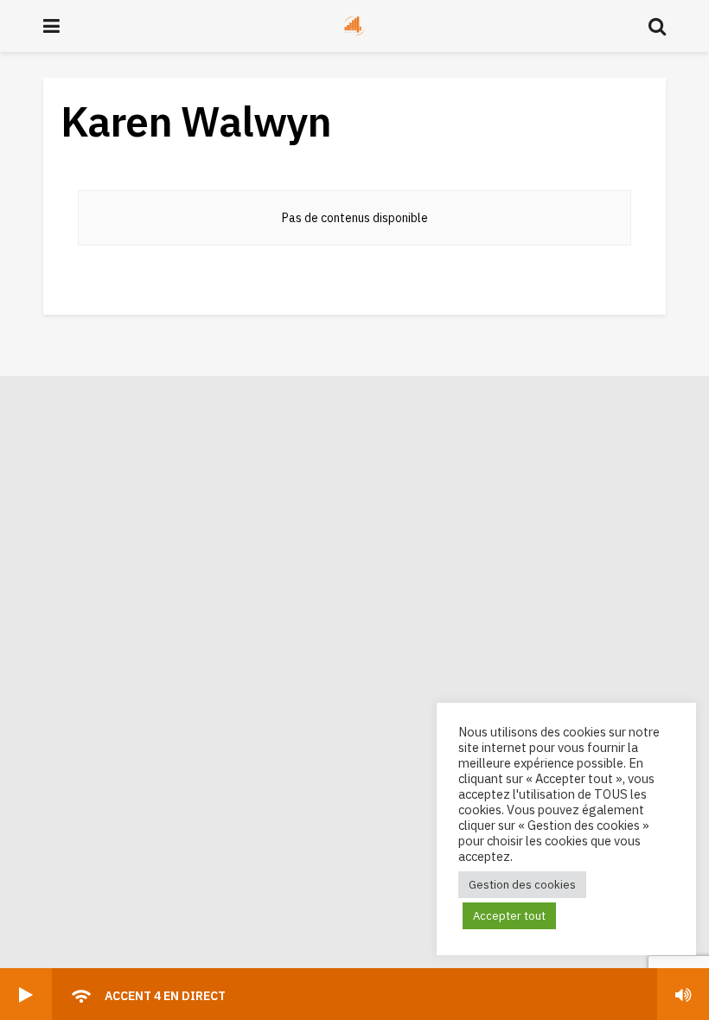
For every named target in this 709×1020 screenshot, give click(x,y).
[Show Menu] (51, 26)
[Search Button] (657, 26)
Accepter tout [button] (509, 915)
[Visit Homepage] (354, 26)
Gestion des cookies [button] (522, 884)
